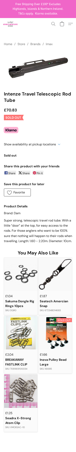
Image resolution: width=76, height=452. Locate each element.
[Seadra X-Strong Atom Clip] (20, 391)
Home (8, 44)
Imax (49, 44)
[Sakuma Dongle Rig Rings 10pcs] (20, 274)
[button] (11, 24)
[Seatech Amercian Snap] (55, 274)
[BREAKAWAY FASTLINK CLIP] (20, 333)
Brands (35, 44)
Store (21, 44)
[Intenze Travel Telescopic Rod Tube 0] (38, 68)
